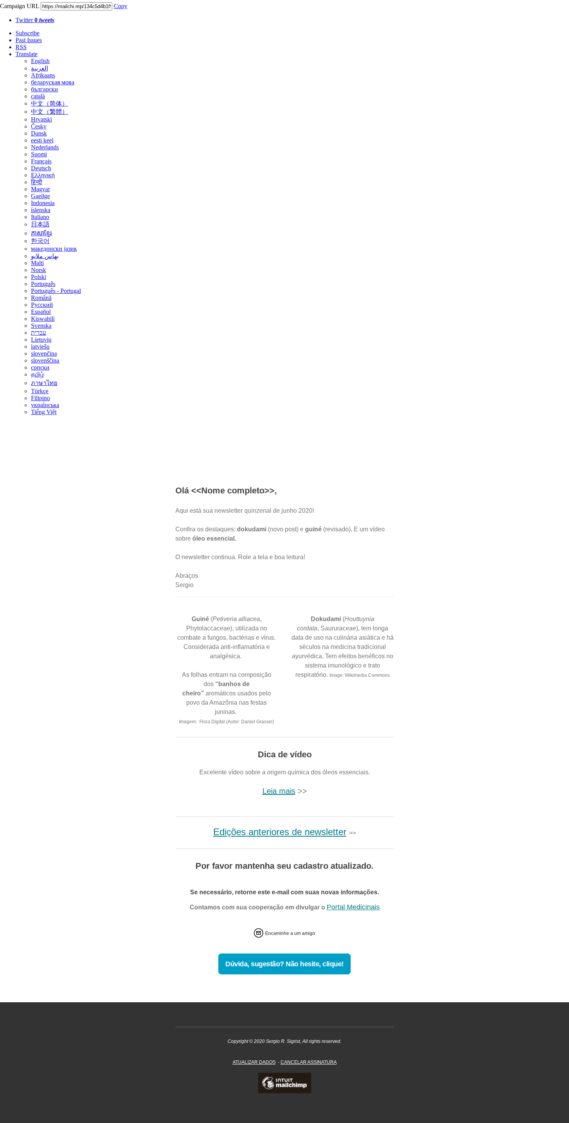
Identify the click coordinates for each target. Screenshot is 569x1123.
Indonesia (43, 203)
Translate (26, 54)
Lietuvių (41, 339)
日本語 (40, 224)
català (38, 96)
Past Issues (28, 40)
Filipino (40, 398)
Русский (42, 304)
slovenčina (44, 353)
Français (41, 161)
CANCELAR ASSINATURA (309, 1062)
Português (43, 284)
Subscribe (27, 33)
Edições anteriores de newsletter (279, 832)
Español (41, 311)
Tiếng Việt (44, 412)
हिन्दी (36, 182)
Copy (120, 6)
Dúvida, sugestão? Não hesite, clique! (284, 963)
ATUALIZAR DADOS (254, 1062)
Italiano (40, 217)
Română (41, 297)
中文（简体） (49, 103)
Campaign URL (19, 6)
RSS (21, 47)
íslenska (40, 210)
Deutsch (41, 168)
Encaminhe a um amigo (290, 933)
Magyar (40, 189)
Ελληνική (43, 175)
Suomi (39, 154)
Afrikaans (43, 75)
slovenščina (45, 360)
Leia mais (278, 791)
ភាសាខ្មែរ (41, 233)
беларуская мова (52, 82)
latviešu (40, 346)
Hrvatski (41, 119)
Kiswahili (43, 318)
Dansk (39, 133)
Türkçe (39, 391)
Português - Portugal (56, 291)
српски (40, 367)
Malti (37, 263)
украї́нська (45, 405)
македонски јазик (54, 248)
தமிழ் (37, 374)
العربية (39, 68)
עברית (38, 332)
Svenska (41, 325)
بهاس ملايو (44, 256)
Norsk (38, 270)
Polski (38, 277)
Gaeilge (40, 196)
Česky (38, 126)
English (40, 61)
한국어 (40, 241)
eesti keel (42, 140)
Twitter (34, 20)
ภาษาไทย (44, 383)
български (44, 89)
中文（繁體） (49, 111)
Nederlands (45, 147)
